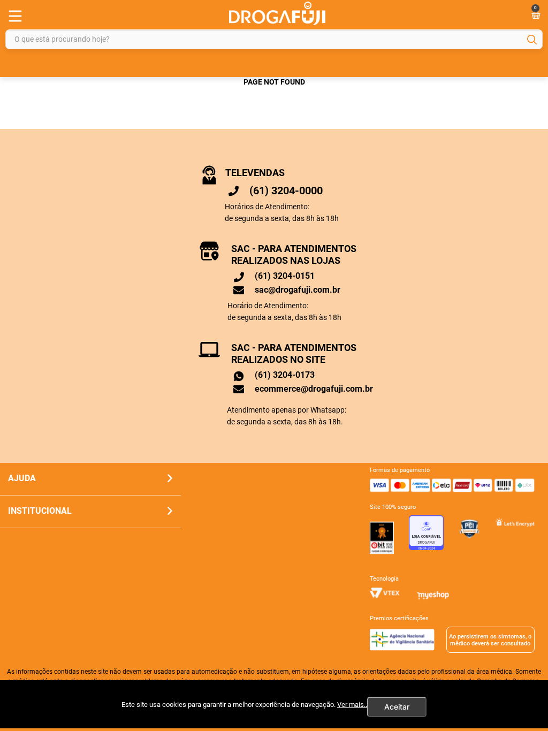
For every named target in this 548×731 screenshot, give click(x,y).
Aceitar (396, 706)
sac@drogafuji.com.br (297, 290)
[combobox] (274, 39)
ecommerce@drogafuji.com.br (314, 389)
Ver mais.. (352, 704)
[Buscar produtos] (532, 40)
